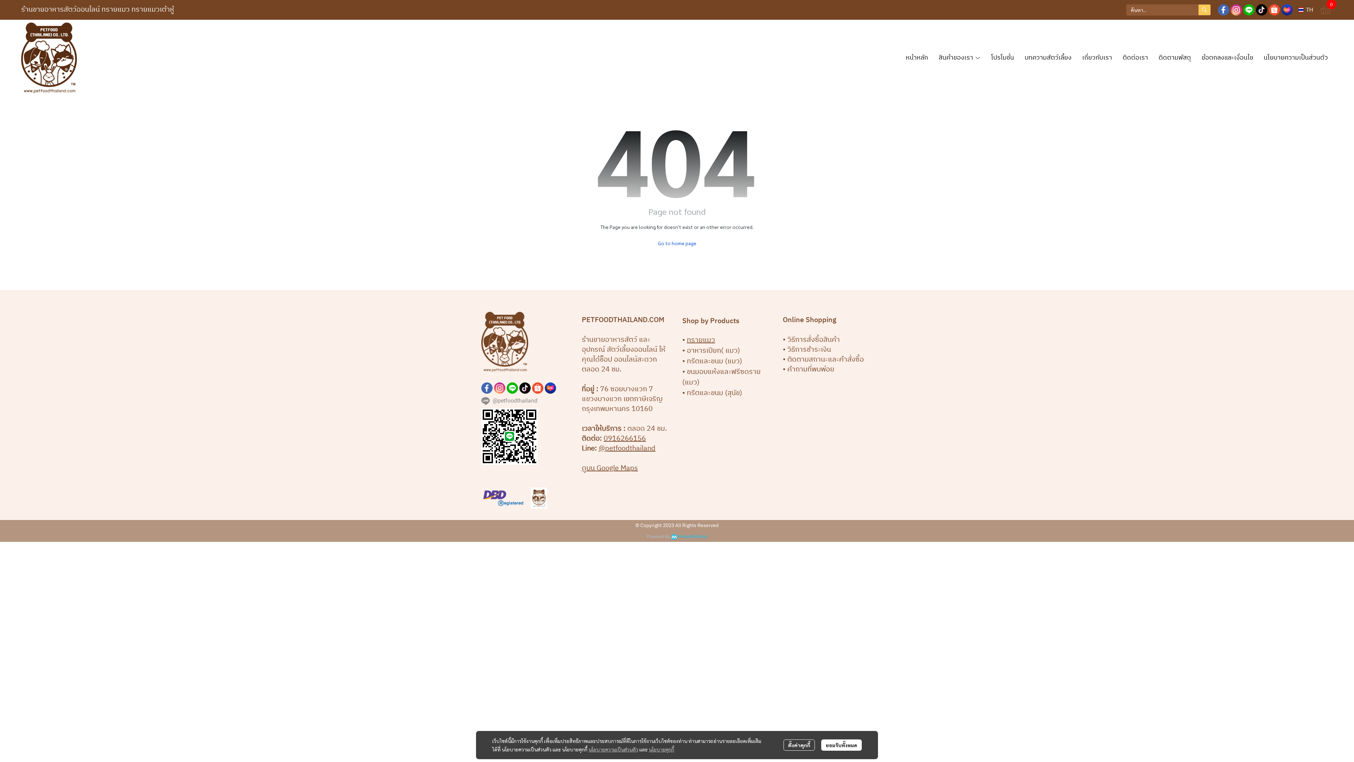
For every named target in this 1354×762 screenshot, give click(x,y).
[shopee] (1274, 10)
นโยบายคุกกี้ (661, 749)
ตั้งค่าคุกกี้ (799, 745)
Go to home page (677, 243)
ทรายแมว (701, 340)
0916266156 (625, 439)
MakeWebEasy (692, 536)
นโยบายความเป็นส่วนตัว (613, 749)
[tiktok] (1261, 10)
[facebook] (1223, 10)
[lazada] (1287, 10)
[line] (1249, 10)
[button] (1168, 9)
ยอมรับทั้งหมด (841, 745)
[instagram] (1236, 10)
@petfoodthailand (627, 448)
